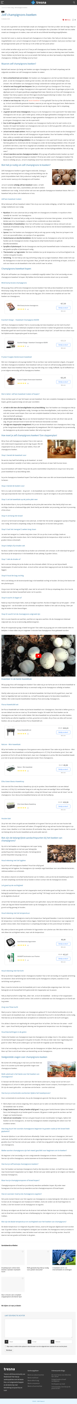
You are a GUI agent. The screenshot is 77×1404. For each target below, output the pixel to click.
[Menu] (2, 2)
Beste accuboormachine (36, 1375)
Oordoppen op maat (58, 1384)
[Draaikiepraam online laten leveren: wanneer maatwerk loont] (13, 1251)
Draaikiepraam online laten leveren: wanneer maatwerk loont (10, 1270)
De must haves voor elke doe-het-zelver (61, 1376)
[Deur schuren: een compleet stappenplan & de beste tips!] (13, 1278)
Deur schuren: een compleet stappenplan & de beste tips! (11, 1296)
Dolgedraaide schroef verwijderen (58, 1380)
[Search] (74, 2)
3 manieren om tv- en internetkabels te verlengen (62, 1269)
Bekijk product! (63, 308)
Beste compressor (34, 1383)
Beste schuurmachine (35, 1386)
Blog (12, 7)
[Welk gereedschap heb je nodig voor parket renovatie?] (38, 1251)
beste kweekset (34, 100)
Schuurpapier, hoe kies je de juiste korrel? (60, 1387)
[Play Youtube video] (38, 656)
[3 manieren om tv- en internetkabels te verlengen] (64, 1251)
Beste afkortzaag (33, 1380)
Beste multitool (33, 1378)
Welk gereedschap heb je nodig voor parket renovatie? (38, 1269)
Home (9, 7)
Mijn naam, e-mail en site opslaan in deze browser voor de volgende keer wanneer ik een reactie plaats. (37, 1346)
